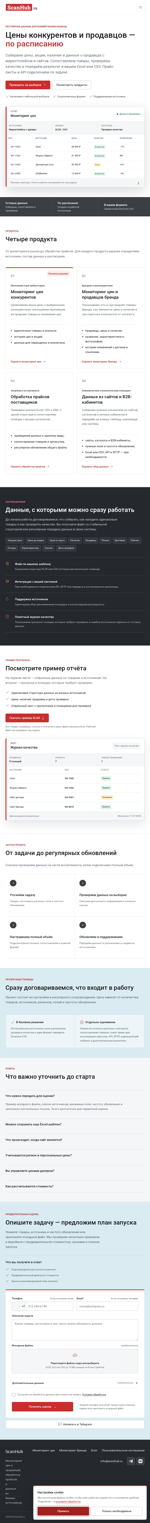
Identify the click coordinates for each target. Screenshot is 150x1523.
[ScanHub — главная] (22, 7)
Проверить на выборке (25, 85)
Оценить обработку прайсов (28, 466)
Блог (94, 1450)
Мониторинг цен (44, 1450)
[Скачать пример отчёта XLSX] (138, 183)
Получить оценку (42, 1406)
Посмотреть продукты (71, 85)
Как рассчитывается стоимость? (29, 1186)
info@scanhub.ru (111, 1461)
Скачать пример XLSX (24, 718)
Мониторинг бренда (73, 1450)
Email (107, 1298)
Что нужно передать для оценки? (30, 1096)
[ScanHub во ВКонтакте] (140, 1461)
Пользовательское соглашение (123, 1450)
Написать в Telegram (77, 1424)
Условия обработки (94, 1394)
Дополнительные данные (72, 1383)
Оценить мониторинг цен (26, 361)
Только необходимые (117, 1511)
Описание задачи (22, 1315)
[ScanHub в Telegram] (131, 1461)
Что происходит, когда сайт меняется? (33, 1140)
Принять (63, 1511)
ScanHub (14, 1451)
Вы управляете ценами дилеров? (29, 1171)
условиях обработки (68, 1501)
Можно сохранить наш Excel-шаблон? (33, 1124)
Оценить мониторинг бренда (99, 361)
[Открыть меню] (140, 7)
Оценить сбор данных (95, 466)
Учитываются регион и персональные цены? (38, 1155)
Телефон (42, 1298)
